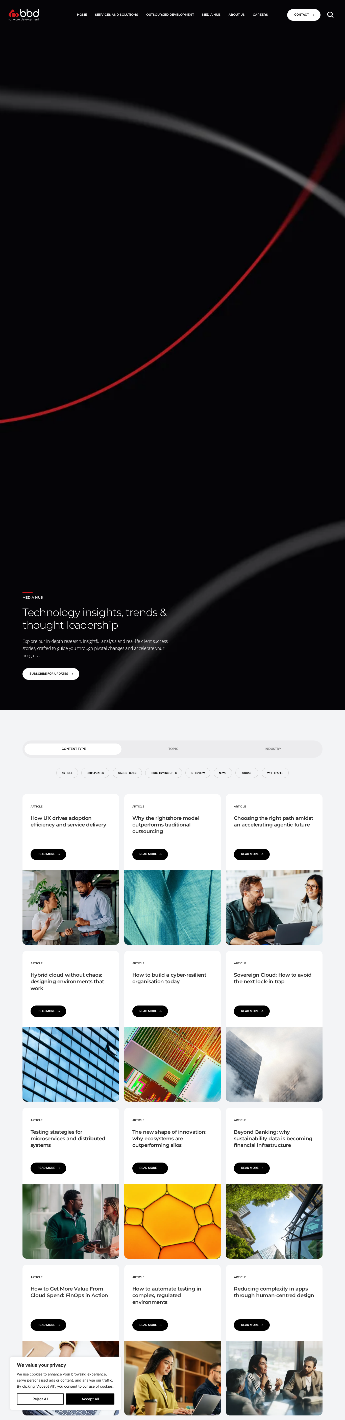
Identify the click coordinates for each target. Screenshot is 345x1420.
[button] (116, 14)
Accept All (90, 1399)
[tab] (72, 749)
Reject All (40, 1399)
